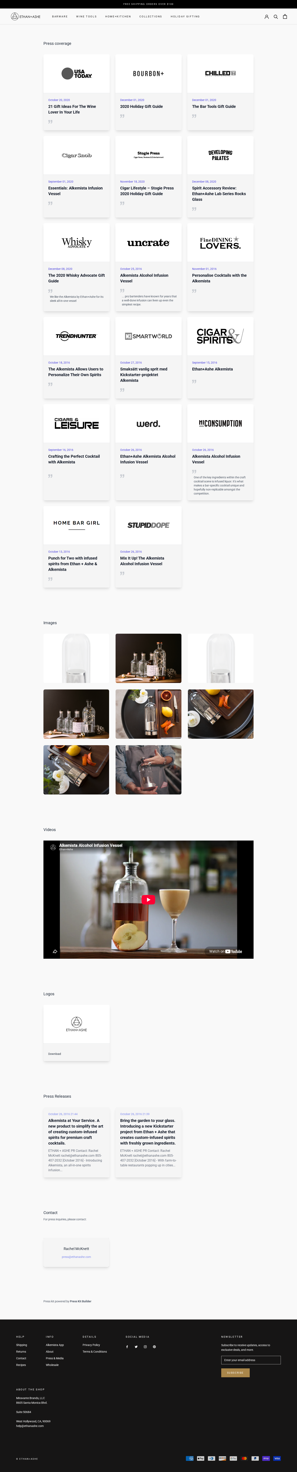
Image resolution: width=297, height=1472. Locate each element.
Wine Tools (86, 16)
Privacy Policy (91, 1345)
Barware (60, 16)
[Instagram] (145, 1346)
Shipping (21, 1345)
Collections (150, 16)
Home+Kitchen (118, 16)
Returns (21, 1351)
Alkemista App (55, 1345)
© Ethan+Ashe (27, 1459)
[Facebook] (127, 1346)
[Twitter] (136, 1346)
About (50, 1351)
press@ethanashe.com (76, 1256)
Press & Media (55, 1358)
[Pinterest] (154, 1346)
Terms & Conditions (95, 1351)
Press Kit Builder (80, 1301)
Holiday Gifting (185, 16)
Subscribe (235, 1372)
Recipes (21, 1365)
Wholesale (52, 1365)
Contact (21, 1358)
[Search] (276, 16)
